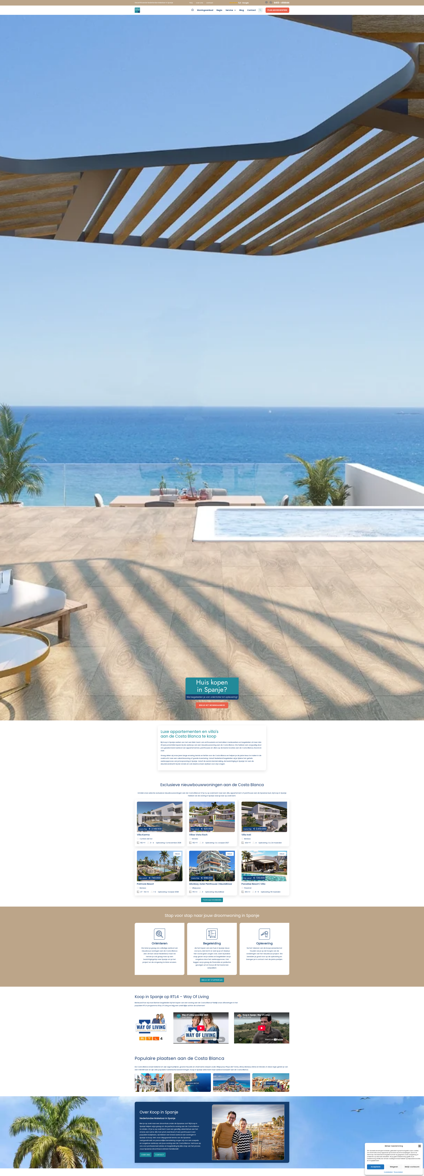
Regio (219, 10)
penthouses (205, 748)
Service (229, 10)
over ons (199, 3)
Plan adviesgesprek (277, 10)
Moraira (262, 1067)
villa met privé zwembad (165, 1132)
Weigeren (394, 1167)
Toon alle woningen (212, 900)
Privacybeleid (398, 1172)
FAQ (191, 3)
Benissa (248, 1067)
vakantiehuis (186, 1129)
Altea (241, 1067)
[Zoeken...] (260, 10)
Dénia (254, 1067)
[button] (419, 1146)
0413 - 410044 (281, 2)
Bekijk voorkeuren (412, 1167)
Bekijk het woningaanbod (212, 705)
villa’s (215, 748)
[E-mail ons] (266, 3)
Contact (251, 10)
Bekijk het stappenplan (212, 980)
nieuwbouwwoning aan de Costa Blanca (217, 745)
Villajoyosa (220, 1067)
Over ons (145, 1155)
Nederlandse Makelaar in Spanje (157, 1118)
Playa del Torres (232, 1067)
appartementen (193, 748)
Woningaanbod (205, 10)
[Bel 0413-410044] (271, 3)
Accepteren (375, 1167)
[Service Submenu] (235, 10)
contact (209, 3)
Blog (241, 10)
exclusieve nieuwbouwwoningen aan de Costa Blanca (178, 793)
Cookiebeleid (388, 1172)
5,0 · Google (239, 3)
